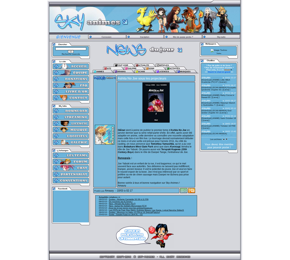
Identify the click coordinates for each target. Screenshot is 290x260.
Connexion (106, 37)
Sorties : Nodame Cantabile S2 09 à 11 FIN (128, 199)
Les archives (216, 139)
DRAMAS (121, 71)
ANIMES (100, 71)
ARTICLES (164, 65)
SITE (109, 68)
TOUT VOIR (122, 65)
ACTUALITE (143, 65)
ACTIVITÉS (174, 68)
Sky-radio (221, 37)
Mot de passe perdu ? (183, 37)
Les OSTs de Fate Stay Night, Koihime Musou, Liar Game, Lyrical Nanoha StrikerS (146, 210)
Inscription (144, 37)
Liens (222, 82)
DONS (151, 68)
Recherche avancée (71, 54)
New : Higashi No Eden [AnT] (122, 204)
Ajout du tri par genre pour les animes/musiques (130, 208)
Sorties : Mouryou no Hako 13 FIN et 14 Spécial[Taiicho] (134, 212)
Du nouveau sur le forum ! (121, 201)
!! (228, 70)
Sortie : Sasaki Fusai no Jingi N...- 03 (126, 214)
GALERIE (132, 68)
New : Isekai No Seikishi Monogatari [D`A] (128, 206)
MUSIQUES (185, 71)
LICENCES (164, 71)
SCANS (141, 71)
